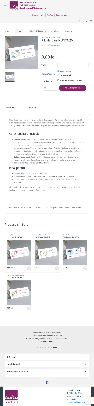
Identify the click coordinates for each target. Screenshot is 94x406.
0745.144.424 (29, 5)
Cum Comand (32, 15)
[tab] (10, 108)
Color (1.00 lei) (65, 75)
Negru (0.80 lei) (65, 71)
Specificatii (31, 107)
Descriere (10, 107)
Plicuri (19, 31)
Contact (50, 15)
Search (80, 21)
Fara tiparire (46, 81)
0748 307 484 (74, 393)
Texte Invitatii (61, 15)
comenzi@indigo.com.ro (36, 8)
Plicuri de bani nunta (38, 31)
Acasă (7, 31)
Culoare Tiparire (48, 74)
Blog (42, 15)
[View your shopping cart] (90, 21)
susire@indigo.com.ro (76, 402)
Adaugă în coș (74, 88)
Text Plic (44, 65)
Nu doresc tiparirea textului (70, 80)
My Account (85, 21)
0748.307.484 (30, 2)
